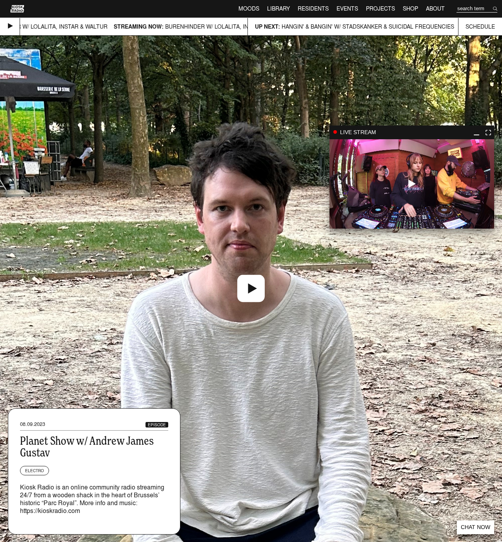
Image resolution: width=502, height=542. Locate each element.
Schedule (480, 26)
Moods (248, 8)
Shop (410, 8)
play (412, 184)
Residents (313, 8)
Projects (380, 8)
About (435, 8)
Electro (34, 470)
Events (347, 8)
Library (278, 8)
